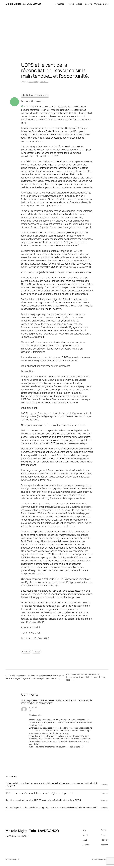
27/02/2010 (33, 708)
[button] (14, 101)
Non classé (44, 82)
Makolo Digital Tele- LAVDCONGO (23, 3)
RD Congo (36, 652)
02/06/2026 (104, 785)
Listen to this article (36, 95)
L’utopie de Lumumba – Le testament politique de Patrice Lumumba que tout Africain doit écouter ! (52, 784)
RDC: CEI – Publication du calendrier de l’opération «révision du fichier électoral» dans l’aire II (85, 677)
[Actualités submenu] (65, 3)
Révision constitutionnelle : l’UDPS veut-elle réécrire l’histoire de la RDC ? (43, 800)
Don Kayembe (33, 82)
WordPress (104, 859)
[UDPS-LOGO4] (29, 106)
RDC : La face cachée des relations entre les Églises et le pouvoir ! (39, 793)
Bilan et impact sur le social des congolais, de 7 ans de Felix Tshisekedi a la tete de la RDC (51, 807)
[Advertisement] (57, 31)
